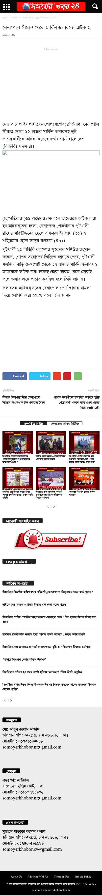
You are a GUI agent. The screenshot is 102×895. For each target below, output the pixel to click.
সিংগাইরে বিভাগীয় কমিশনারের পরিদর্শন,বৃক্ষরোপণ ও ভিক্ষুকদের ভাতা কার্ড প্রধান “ (16, 458)
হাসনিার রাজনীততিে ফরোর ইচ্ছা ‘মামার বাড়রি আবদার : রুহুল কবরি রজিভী (17, 494)
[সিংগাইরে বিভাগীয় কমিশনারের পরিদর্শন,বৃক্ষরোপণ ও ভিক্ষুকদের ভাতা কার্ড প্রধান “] (17, 442)
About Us (16, 876)
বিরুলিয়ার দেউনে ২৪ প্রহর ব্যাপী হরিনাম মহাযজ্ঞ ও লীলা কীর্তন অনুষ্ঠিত (42, 671)
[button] (94, 6)
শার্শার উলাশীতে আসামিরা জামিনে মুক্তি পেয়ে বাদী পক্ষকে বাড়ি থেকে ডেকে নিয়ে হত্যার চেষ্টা (77, 402)
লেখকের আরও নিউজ (65, 423)
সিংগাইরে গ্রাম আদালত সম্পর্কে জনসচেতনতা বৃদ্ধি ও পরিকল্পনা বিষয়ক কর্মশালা (49, 494)
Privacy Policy (83, 876)
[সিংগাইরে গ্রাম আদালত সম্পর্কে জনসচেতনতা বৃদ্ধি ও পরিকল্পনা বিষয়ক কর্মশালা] (51, 478)
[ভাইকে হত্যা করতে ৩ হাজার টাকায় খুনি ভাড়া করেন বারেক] (51, 442)
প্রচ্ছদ (4, 17)
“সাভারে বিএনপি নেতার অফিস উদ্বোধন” (24, 659)
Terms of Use (61, 876)
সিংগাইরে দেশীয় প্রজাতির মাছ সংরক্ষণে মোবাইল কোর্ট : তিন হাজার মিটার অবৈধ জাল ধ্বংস (82, 458)
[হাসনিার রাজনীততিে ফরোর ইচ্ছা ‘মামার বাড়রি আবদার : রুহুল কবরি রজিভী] (17, 478)
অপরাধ (14, 17)
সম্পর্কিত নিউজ (33, 423)
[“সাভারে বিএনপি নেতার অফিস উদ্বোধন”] (84, 478)
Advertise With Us (37, 876)
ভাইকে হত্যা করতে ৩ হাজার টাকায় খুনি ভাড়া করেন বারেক (34, 604)
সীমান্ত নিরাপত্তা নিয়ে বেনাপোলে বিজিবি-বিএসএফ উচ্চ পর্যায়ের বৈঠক (23, 399)
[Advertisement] (51, 83)
